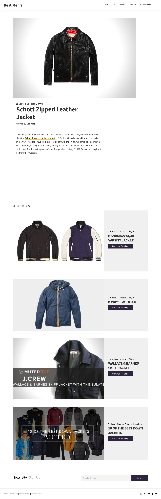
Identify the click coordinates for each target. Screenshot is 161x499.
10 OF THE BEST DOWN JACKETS (125, 430)
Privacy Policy (24, 493)
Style (40, 103)
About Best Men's (11, 493)
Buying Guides (117, 423)
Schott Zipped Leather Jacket (40, 138)
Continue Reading (120, 246)
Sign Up (26, 477)
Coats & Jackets (26, 103)
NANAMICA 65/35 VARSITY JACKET (121, 237)
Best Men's (13, 5)
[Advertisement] (122, 144)
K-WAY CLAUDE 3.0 (122, 301)
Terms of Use (36, 493)
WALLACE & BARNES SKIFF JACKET (123, 365)
